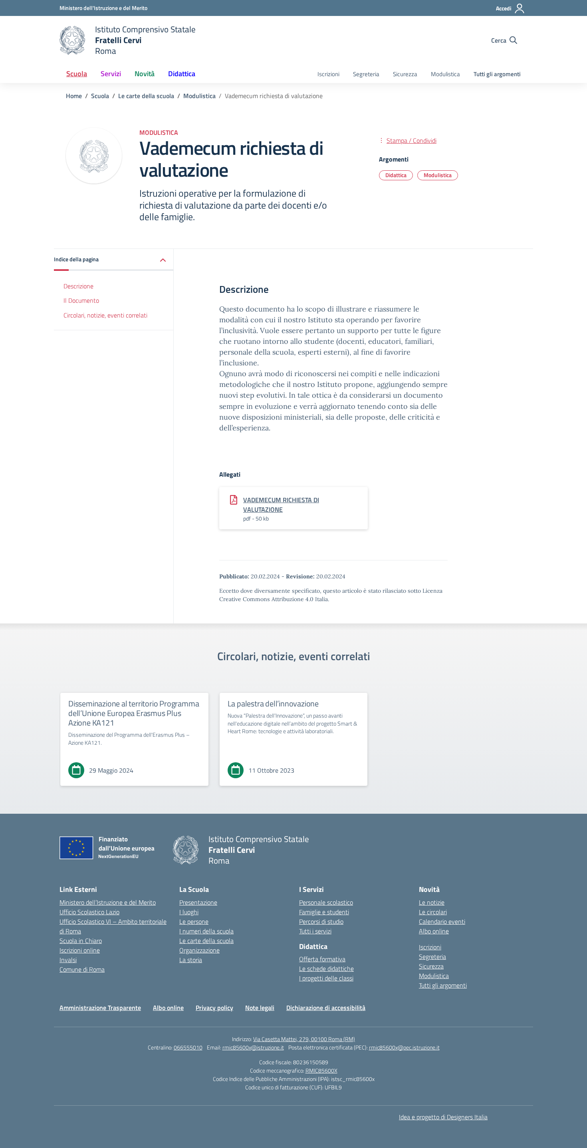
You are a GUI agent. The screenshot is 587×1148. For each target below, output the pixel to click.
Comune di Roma (82, 969)
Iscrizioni (328, 74)
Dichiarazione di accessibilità (325, 1007)
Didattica (396, 175)
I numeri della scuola (206, 931)
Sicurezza (405, 74)
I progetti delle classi (326, 978)
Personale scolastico (326, 902)
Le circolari (433, 912)
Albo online (434, 931)
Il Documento (81, 301)
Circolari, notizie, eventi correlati (105, 315)
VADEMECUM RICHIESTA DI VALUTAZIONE (281, 504)
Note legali (259, 1007)
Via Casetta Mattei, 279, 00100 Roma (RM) (304, 1039)
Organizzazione (199, 950)
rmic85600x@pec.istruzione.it (404, 1047)
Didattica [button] (181, 73)
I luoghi (188, 912)
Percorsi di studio (321, 921)
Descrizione (78, 286)
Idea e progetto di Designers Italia (443, 1117)
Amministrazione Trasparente (100, 1007)
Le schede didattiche (326, 968)
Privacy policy (214, 1007)
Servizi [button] (111, 73)
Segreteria (366, 74)
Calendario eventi (442, 921)
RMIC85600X (321, 1070)
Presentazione (198, 902)
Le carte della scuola (206, 940)
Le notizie (431, 902)
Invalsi (68, 960)
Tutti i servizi (315, 931)
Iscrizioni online (79, 950)
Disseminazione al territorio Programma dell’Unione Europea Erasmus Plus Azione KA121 (133, 713)
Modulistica (445, 74)
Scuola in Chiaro (80, 940)
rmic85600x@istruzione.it (253, 1047)
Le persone (193, 921)
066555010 (188, 1047)
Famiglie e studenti (324, 912)
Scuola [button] (76, 73)
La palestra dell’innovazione (273, 703)
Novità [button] (145, 73)
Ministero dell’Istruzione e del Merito (107, 902)
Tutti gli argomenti (497, 74)
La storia (190, 960)
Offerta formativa (322, 959)
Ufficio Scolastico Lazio (89, 912)
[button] (114, 260)
